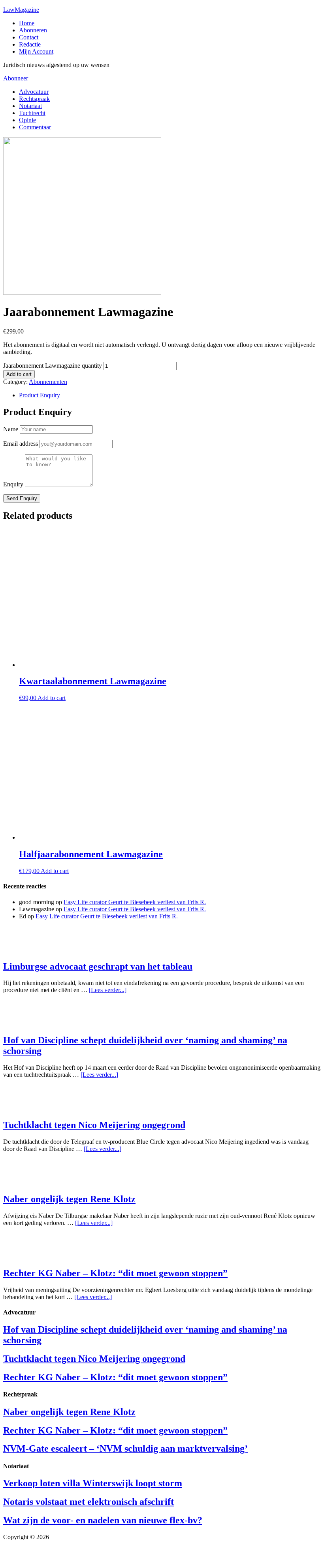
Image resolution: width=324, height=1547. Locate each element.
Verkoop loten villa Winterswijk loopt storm (92, 1483)
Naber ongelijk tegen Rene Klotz (69, 1199)
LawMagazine (21, 9)
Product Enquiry (39, 395)
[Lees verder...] (107, 990)
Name (10, 429)
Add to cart (19, 374)
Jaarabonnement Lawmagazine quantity (52, 365)
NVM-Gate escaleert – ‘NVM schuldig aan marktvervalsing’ (125, 1448)
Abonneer (15, 78)
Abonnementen (48, 381)
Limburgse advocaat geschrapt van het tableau (97, 966)
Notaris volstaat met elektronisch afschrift (88, 1502)
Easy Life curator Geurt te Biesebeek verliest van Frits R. (135, 902)
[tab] (170, 395)
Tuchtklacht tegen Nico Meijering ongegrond (94, 1125)
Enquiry (13, 484)
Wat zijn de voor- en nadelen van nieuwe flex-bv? (102, 1520)
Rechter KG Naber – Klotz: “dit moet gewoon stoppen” (115, 1273)
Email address (20, 443)
